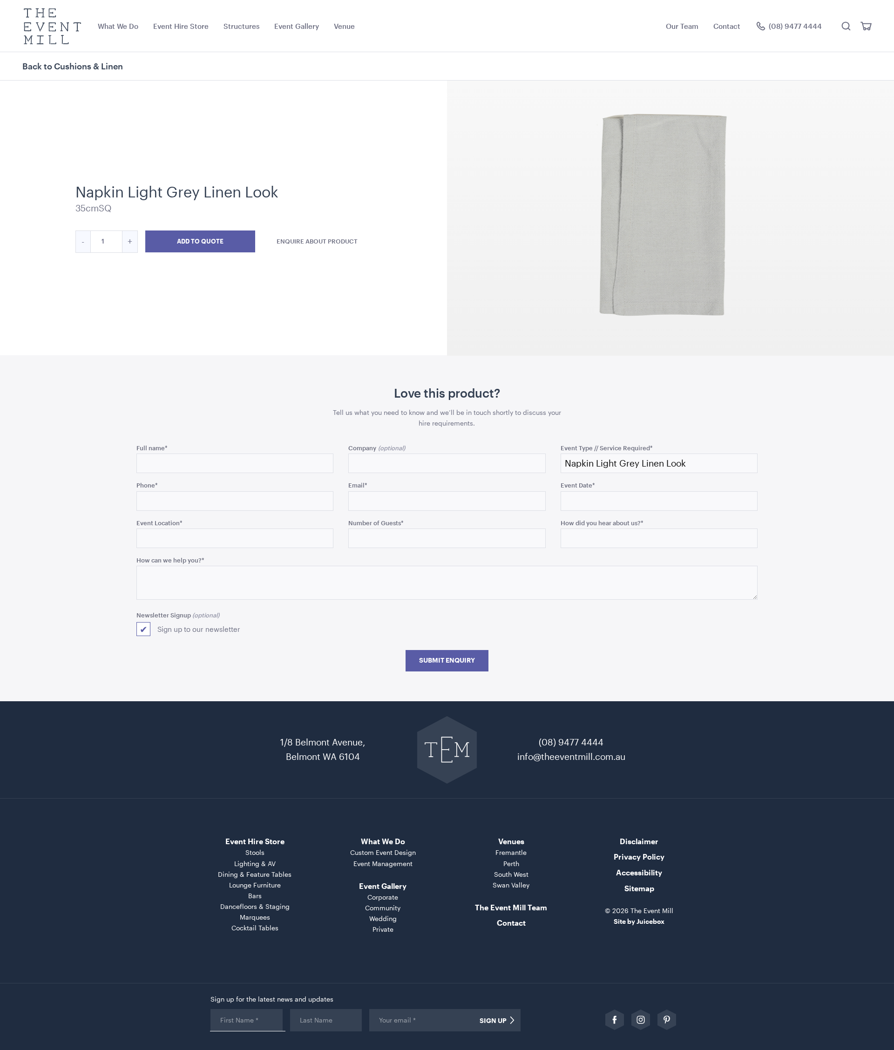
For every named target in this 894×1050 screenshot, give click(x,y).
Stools (254, 852)
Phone (147, 484)
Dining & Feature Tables (254, 874)
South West (511, 874)
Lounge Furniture (255, 885)
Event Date (578, 484)
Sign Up (493, 1020)
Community (382, 908)
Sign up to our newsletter (198, 629)
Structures (241, 26)
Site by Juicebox (639, 921)
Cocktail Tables (254, 928)
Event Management (383, 863)
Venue (344, 26)
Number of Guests (376, 522)
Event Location (159, 522)
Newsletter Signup (163, 614)
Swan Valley (511, 885)
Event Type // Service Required (607, 447)
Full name (152, 447)
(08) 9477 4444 (571, 742)
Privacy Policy (639, 856)
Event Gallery (296, 26)
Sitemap (639, 888)
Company (362, 447)
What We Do (118, 26)
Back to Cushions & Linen (72, 66)
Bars (255, 896)
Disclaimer (639, 841)
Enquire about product (317, 240)
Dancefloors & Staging (255, 906)
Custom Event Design (383, 852)
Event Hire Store (181, 26)
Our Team (682, 26)
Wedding (383, 918)
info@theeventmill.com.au (571, 756)
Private (382, 929)
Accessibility (639, 872)
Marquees (255, 917)
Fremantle (511, 852)
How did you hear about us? (602, 522)
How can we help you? (170, 559)
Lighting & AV (255, 863)
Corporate (382, 897)
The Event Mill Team (511, 907)
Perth (511, 863)
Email (357, 484)
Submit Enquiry (447, 660)
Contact (726, 26)
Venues (511, 841)
